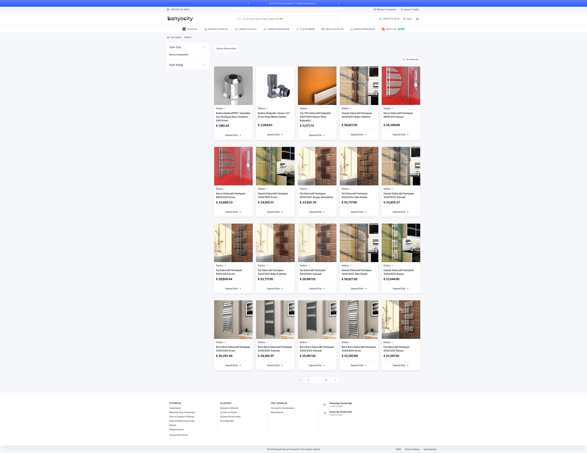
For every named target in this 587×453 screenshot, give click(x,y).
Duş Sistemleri (227, 421)
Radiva (219, 108)
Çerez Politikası (412, 449)
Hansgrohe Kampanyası (282, 408)
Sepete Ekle (231, 135)
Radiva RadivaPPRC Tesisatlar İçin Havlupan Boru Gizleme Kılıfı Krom (233, 117)
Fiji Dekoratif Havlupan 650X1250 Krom (229, 272)
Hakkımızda (175, 408)
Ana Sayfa (176, 37)
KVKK (398, 449)
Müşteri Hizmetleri (386, 9)
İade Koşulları (430, 449)
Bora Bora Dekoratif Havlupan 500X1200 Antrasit (317, 348)
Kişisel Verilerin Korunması (182, 421)
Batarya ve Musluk (229, 408)
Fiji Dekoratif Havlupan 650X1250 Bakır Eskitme (272, 272)
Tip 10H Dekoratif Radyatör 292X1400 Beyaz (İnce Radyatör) (315, 117)
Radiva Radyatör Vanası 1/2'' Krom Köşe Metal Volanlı (274, 115)
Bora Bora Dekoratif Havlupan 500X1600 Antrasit (275, 348)
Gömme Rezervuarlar (230, 416)
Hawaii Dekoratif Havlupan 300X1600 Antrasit (399, 195)
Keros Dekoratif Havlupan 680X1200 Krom (230, 195)
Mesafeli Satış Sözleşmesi (182, 412)
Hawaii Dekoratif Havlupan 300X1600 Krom (273, 195)
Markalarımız (277, 412)
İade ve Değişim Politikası (181, 416)
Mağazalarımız (176, 429)
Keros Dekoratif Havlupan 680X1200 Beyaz (398, 115)
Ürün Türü (175, 47)
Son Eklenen (412, 59)
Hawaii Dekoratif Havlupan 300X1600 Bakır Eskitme (357, 115)
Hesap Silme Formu (178, 435)
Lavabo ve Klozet (228, 412)
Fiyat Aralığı (176, 64)
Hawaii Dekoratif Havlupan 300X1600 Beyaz (399, 272)
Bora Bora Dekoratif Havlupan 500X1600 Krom (359, 348)
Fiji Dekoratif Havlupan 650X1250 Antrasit (313, 272)
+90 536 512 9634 (180, 9)
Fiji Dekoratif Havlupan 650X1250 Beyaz (396, 348)
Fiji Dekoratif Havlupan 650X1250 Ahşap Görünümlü (316, 195)
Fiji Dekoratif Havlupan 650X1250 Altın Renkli (354, 195)
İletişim (172, 425)
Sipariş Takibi (411, 9)
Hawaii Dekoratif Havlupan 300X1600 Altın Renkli (357, 272)
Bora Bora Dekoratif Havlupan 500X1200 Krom (233, 348)
